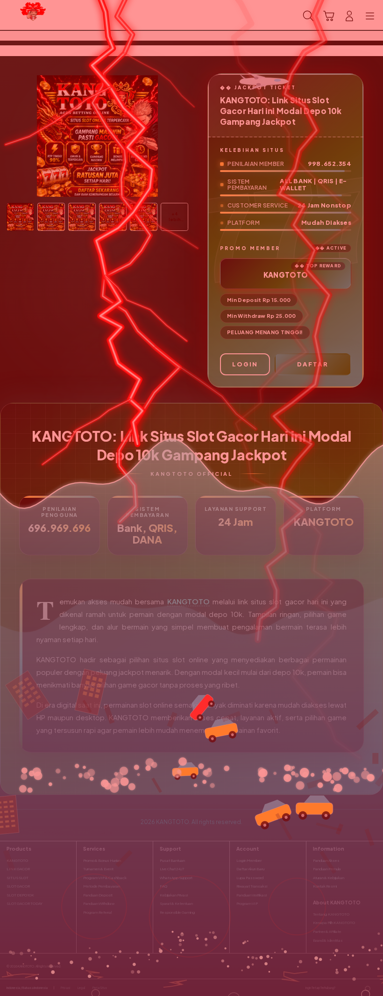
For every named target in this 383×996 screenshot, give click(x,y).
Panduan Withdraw (98, 903)
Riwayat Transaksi (251, 886)
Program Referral (97, 912)
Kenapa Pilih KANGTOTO (334, 922)
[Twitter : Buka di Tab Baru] (352, 987)
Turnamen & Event (98, 869)
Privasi (65, 988)
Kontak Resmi (325, 886)
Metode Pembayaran (101, 886)
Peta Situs (99, 988)
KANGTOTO (188, 601)
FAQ (163, 886)
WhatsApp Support (176, 877)
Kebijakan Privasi (174, 895)
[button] (328, 16)
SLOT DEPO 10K (20, 895)
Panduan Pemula (327, 869)
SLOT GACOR (18, 886)
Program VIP (247, 903)
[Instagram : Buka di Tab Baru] (363, 987)
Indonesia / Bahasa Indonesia (27, 988)
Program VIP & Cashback (105, 877)
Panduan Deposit (98, 895)
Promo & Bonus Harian (102, 860)
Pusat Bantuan (172, 860)
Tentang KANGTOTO (331, 914)
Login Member (249, 860)
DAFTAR (312, 364)
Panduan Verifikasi (251, 895)
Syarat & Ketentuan (176, 903)
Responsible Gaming (177, 912)
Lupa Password (249, 877)
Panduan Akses (326, 860)
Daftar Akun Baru (250, 869)
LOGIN (245, 364)
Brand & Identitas (328, 940)
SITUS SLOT (17, 877)
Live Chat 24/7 (172, 869)
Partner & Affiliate (327, 931)
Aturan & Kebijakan (328, 877)
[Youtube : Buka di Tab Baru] (373, 987)
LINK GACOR (18, 869)
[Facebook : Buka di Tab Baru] (342, 987)
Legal (81, 988)
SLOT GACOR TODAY (25, 903)
